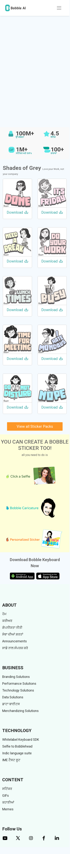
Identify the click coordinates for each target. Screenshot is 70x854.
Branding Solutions (16, 677)
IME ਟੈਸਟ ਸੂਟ (11, 760)
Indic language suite (17, 753)
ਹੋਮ (4, 614)
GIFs (5, 795)
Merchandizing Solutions (20, 711)
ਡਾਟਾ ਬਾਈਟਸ (11, 704)
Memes (8, 809)
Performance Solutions (19, 683)
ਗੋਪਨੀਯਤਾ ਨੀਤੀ (12, 627)
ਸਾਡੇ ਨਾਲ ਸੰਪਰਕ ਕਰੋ (15, 648)
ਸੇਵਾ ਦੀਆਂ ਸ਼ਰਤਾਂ (12, 634)
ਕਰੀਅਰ (7, 621)
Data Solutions (12, 697)
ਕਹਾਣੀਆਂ (8, 802)
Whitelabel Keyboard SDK (20, 739)
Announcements (14, 641)
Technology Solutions (18, 690)
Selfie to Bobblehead (17, 746)
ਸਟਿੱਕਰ (7, 789)
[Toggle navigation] (59, 8)
